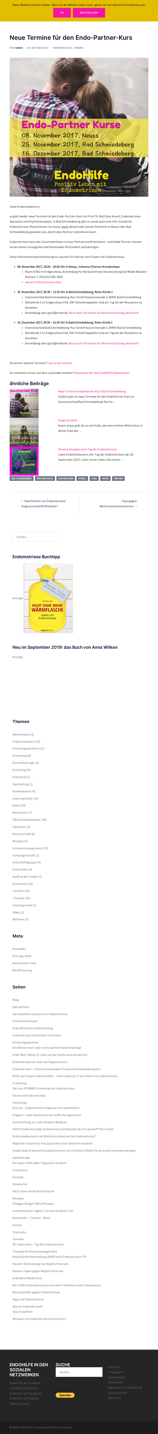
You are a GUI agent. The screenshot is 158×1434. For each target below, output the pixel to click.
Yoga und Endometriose (28, 1299)
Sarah (19, 47)
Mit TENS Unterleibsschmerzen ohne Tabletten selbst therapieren (57, 1285)
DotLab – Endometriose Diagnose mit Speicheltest (46, 1108)
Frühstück (19, 777)
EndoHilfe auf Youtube (24, 1398)
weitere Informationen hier (43, 282)
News (16, 805)
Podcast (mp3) (19, 1403)
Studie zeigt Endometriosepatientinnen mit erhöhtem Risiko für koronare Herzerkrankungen (74, 1150)
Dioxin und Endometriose (29, 1095)
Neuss (105, 478)
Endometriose (45, 478)
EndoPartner (65, 478)
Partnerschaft (62, 47)
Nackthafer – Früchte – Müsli (31, 1218)
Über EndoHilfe (23, 1312)
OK (62, 12)
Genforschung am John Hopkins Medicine (40, 1122)
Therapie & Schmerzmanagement (35, 1251)
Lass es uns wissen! (59, 363)
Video (16, 912)
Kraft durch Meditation (27, 1278)
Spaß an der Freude (25, 876)
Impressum (20, 1170)
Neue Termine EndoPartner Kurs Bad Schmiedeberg (92, 391)
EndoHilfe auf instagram (26, 1393)
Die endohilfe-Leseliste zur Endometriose (40, 1014)
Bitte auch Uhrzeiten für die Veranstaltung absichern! (104, 313)
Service (17, 1225)
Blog (16, 1000)
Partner (118, 478)
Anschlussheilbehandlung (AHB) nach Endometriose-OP (50, 1257)
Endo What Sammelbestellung (33, 1028)
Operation (19, 827)
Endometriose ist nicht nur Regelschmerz (40, 1062)
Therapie (18, 898)
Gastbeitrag (21, 784)
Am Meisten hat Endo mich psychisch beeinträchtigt (47, 1047)
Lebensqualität (23, 798)
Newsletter (20, 812)
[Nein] (153, 11)
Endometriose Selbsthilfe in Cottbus (37, 1035)
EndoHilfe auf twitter (24, 1388)
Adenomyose (21, 734)
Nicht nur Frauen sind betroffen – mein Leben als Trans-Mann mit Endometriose (65, 1076)
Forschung (19, 770)
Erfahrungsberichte (26, 748)
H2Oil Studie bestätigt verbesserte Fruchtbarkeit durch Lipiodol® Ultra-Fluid (63, 1129)
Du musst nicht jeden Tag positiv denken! (39, 1163)
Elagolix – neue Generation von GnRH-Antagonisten (47, 1115)
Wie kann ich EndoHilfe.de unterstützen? (39, 1319)
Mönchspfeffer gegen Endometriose (36, 1292)
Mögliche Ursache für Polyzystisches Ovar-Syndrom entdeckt (53, 1143)
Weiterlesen (89, 12)
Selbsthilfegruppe (25, 862)
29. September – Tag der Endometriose (38, 1244)
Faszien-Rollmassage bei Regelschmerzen (40, 1264)
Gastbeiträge (21, 1158)
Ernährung (20, 755)
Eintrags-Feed (22, 956)
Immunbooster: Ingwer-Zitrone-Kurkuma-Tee (43, 1211)
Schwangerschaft (24, 855)
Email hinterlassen (25, 1021)
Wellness (18, 919)
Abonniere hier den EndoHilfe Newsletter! (101, 373)
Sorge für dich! (67, 420)
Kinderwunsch (22, 791)
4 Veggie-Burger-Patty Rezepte (33, 1203)
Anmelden (19, 949)
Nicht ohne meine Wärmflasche (33, 1191)
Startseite (19, 1232)
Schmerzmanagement (27, 848)
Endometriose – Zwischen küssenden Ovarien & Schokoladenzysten (57, 1069)
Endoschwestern (23, 741)
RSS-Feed (114, 1398)
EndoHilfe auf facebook (25, 1383)
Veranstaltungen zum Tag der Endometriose (87, 449)
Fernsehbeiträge (23, 763)
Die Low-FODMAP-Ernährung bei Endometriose (44, 1088)
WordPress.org (22, 970)
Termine (78, 47)
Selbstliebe (20, 869)
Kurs (94, 478)
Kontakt (18, 1177)
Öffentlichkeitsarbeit (26, 820)
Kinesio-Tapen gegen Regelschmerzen (38, 1271)
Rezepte (18, 841)
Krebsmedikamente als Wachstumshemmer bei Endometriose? (54, 1136)
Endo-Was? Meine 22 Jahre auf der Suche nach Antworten (50, 1055)
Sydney (67, 1427)
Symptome (20, 884)
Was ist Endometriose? (28, 1306)
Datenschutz (21, 1007)
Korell (82, 478)
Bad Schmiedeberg (22, 478)
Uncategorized (22, 905)
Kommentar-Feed (24, 963)
